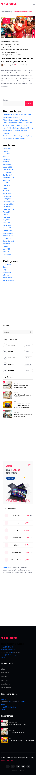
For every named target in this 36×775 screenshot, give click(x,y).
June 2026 (6, 154)
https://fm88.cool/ (7, 647)
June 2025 (6, 185)
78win (22, 771)
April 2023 (6, 252)
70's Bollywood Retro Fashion (10, 41)
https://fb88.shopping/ (8, 655)
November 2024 (8, 204)
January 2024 (7, 230)
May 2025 (6, 188)
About (3, 669)
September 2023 (8, 241)
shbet (23, 702)
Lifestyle (6, 275)
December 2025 (8, 170)
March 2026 (7, 162)
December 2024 (8, 201)
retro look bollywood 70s (9, 52)
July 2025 (6, 183)
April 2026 (6, 159)
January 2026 (7, 167)
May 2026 (6, 156)
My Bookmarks (6, 688)
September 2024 (8, 209)
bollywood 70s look (7, 47)
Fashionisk (6, 567)
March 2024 (7, 225)
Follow (28, 345)
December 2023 (8, 233)
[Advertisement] (18, 303)
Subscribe (28, 364)
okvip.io (3, 699)
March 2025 (7, 193)
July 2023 (6, 246)
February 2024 (7, 228)
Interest (4, 676)
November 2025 (8, 172)
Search (5, 100)
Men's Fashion (7, 278)
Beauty (5, 267)
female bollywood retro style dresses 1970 (14, 49)
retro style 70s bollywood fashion (11, 55)
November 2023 (8, 236)
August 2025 (7, 180)
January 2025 (7, 199)
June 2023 (6, 249)
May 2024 (6, 220)
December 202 (8, 254)
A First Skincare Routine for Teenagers (15, 120)
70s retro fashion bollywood (10, 44)
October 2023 (7, 238)
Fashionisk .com (7, 760)
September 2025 (8, 178)
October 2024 (7, 207)
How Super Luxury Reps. (17, 724)
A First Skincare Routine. (17, 732)
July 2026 (6, 151)
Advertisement (6, 684)
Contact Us (5, 673)
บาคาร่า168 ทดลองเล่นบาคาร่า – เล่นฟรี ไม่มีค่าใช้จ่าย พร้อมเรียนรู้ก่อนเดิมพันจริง (23, 405)
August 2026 (7, 148)
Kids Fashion (7, 272)
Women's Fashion (8, 280)
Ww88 (3, 657)
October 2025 (7, 175)
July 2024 (6, 215)
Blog (4, 270)
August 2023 (7, 244)
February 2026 (7, 164)
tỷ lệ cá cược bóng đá (8, 650)
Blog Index (4, 680)
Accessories (7, 264)
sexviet (14, 771)
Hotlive (10, 652)
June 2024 (6, 217)
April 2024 (6, 222)
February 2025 (7, 196)
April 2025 (6, 191)
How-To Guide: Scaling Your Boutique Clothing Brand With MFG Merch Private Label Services (18, 130)
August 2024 (7, 212)
